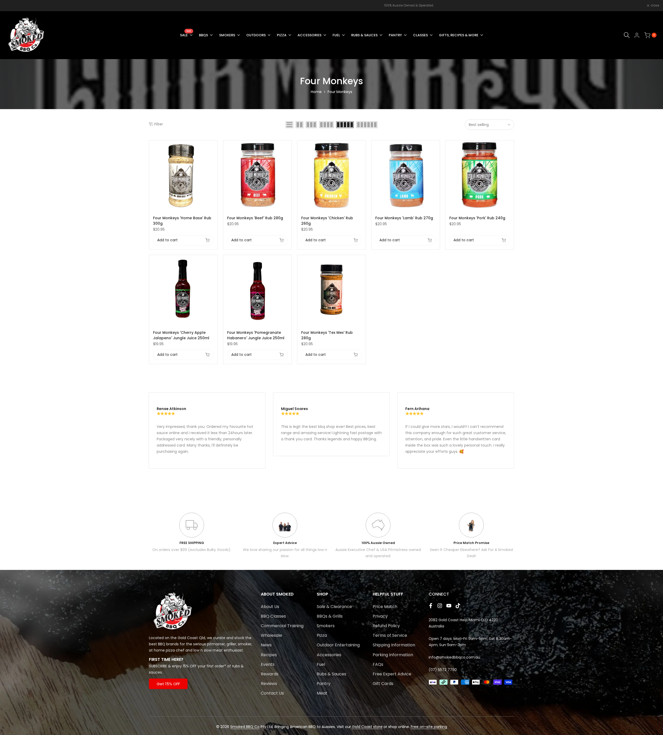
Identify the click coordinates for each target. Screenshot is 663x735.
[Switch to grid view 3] (311, 124)
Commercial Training (282, 626)
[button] (215, 147)
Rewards (269, 674)
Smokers (326, 626)
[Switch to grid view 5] (345, 124)
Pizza (322, 635)
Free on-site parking (429, 726)
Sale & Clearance (334, 607)
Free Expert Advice (392, 674)
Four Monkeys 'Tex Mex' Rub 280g (327, 335)
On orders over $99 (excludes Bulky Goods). (191, 549)
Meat (322, 693)
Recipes (269, 655)
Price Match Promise (471, 543)
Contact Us (272, 693)
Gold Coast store (367, 726)
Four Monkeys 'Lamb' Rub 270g (404, 218)
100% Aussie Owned (378, 543)
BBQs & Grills (330, 616)
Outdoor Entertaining (338, 645)
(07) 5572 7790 (443, 669)
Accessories (329, 655)
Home (316, 91)
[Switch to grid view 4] (326, 124)
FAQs (378, 664)
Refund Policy (386, 626)
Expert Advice (285, 543)
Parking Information (393, 655)
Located (156, 637)
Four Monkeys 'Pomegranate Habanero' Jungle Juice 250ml (255, 335)
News (266, 645)
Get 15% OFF (168, 684)
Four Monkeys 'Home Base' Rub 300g (182, 220)
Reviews (269, 684)
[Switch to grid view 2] (299, 124)
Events (268, 664)
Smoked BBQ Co (245, 726)
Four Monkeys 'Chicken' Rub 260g (327, 220)
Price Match (385, 607)
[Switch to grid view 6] (366, 124)
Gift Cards (383, 684)
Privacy (380, 616)
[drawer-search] (627, 35)
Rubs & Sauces (331, 674)
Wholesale (271, 635)
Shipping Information (394, 645)
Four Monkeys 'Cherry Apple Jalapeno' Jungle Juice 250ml (181, 335)
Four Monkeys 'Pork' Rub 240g (477, 218)
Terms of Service (390, 635)
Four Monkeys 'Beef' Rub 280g (255, 218)
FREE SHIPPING (191, 543)
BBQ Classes (273, 616)
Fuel (321, 664)
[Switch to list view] (289, 124)
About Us (270, 607)
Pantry (323, 684)
